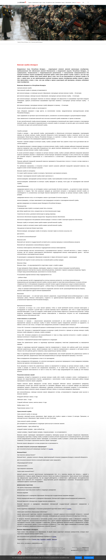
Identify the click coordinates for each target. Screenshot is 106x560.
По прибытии (49, 2)
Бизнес (63, 2)
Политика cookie (89, 557)
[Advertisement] (53, 52)
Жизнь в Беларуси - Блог (26, 42)
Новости (74, 2)
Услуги (43, 2)
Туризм (30, 2)
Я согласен (78, 557)
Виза (53, 2)
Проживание (58, 2)
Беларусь (78, 2)
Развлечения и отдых (37, 2)
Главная (19, 42)
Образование (68, 2)
